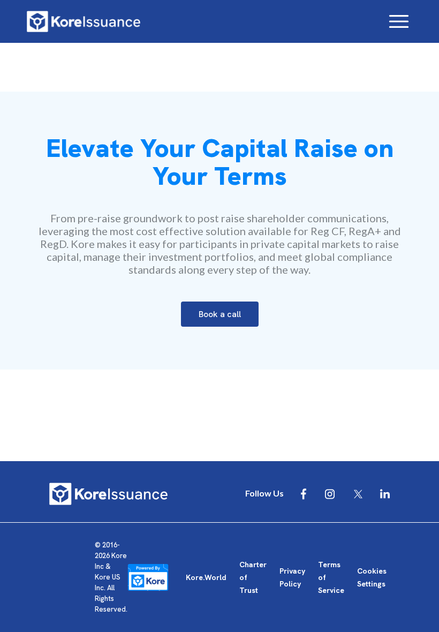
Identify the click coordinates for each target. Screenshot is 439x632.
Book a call (220, 314)
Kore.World (206, 577)
